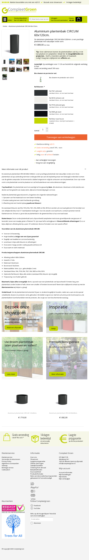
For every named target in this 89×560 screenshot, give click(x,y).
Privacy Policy (6, 461)
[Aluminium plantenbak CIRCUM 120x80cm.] (22, 409)
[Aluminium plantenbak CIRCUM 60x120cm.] (5, 64)
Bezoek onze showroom (52, 2)
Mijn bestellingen (65, 475)
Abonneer (37, 523)
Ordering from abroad (38, 468)
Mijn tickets (63, 477)
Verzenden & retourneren (11, 459)
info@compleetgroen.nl (67, 463)
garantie (44, 151)
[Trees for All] (13, 538)
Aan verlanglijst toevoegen (46, 160)
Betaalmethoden (36, 470)
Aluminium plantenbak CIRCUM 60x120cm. (23, 26)
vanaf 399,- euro (49, 148)
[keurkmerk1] (13, 512)
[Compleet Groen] (44, 10)
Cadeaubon (6, 470)
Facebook (37, 505)
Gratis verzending (20, 435)
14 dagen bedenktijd (73, 2)
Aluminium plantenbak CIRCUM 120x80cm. (22, 413)
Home (5, 26)
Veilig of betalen (47, 154)
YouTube (37, 508)
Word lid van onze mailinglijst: (43, 515)
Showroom (34, 459)
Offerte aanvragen (37, 463)
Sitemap (5, 465)
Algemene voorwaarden (10, 463)
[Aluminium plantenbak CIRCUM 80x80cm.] (63, 409)
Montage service (7, 468)
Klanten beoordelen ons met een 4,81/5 (25, 2)
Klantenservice (7, 457)
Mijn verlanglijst (64, 479)
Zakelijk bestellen (36, 465)
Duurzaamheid (35, 472)
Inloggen (54, 18)
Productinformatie (36, 474)
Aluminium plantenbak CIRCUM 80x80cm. (63, 413)
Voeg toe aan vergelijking (45, 163)
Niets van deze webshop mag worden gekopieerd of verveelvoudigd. (43, 477)
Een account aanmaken (59, 20)
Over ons (33, 457)
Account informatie (65, 472)
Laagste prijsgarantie (75, 436)
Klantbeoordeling (45, 144)
